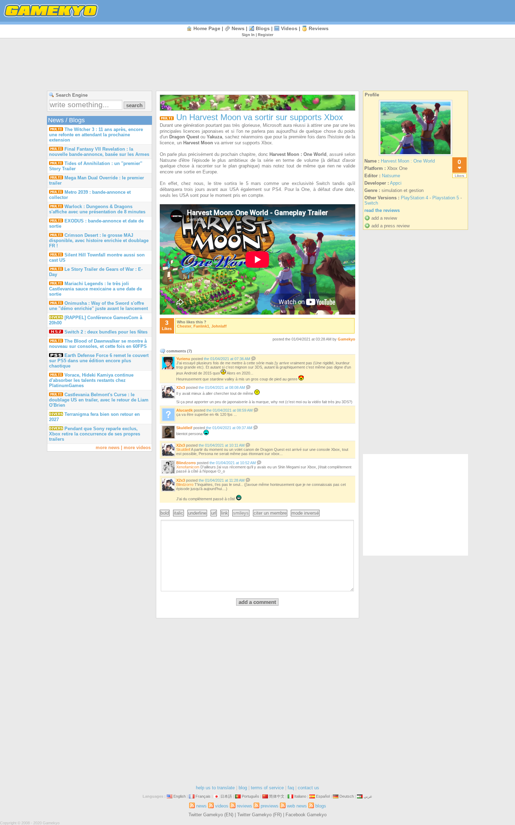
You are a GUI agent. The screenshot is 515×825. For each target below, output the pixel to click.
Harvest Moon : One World (408, 161)
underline (197, 513)
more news (107, 447)
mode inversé (305, 513)
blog (243, 787)
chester (184, 326)
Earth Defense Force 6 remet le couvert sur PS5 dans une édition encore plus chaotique (99, 361)
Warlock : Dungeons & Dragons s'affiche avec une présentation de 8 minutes (97, 209)
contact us (308, 787)
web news (297, 806)
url (213, 513)
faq (291, 787)
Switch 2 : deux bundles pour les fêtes (105, 332)
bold (164, 513)
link (224, 513)
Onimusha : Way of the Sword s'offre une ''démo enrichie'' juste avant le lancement (98, 306)
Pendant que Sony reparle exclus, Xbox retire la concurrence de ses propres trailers (94, 434)
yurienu (183, 359)
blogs (263, 28)
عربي (368, 796)
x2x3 (180, 387)
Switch (371, 203)
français (203, 796)
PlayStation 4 (414, 197)
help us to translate (215, 787)
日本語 (226, 796)
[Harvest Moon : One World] (415, 155)
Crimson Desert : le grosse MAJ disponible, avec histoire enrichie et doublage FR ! (99, 240)
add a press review (390, 225)
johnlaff (219, 326)
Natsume (391, 175)
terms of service (267, 787)
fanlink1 (201, 326)
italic (178, 513)
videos (289, 28)
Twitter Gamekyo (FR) (259, 814)
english (179, 796)
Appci (395, 183)
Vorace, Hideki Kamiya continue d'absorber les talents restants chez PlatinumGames (91, 380)
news (238, 28)
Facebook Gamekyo (306, 814)
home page (206, 28)
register (265, 35)
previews (270, 806)
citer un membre (270, 513)
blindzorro (186, 463)
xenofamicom (187, 467)
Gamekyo (346, 339)
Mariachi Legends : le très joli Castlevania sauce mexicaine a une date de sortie (95, 289)
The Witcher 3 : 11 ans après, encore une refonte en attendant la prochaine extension (96, 135)
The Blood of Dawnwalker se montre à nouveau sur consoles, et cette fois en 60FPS (98, 343)
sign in (248, 35)
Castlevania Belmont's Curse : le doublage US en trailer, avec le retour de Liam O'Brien (99, 400)
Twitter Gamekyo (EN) (210, 814)
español (323, 796)
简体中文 (276, 796)
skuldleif (184, 428)
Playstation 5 (445, 197)
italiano (300, 796)
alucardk (184, 410)
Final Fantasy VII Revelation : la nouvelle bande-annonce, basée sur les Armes (99, 151)
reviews (319, 28)
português (250, 796)
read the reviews (382, 210)
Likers (459, 176)
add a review (384, 218)
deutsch (346, 796)
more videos (137, 447)
